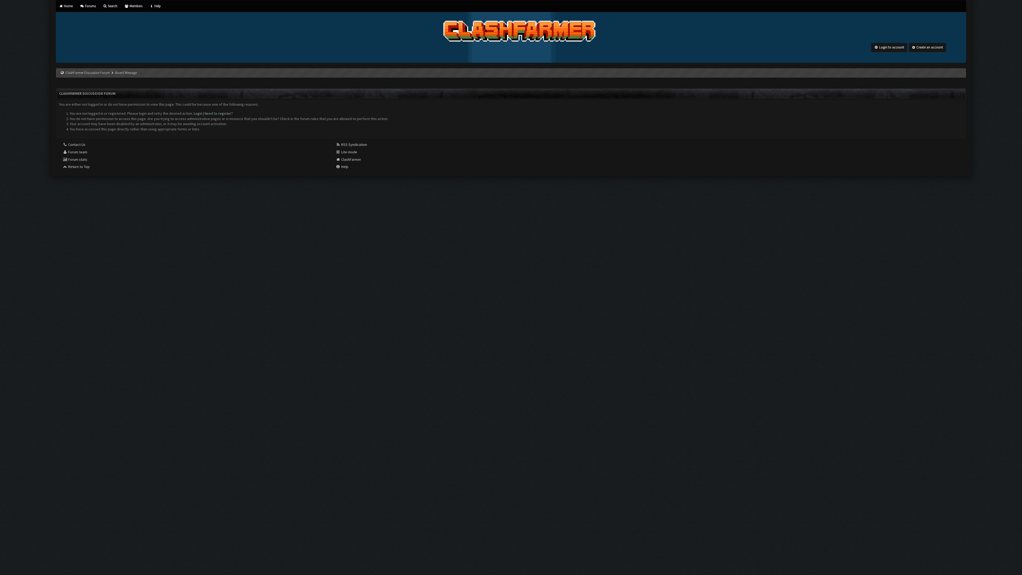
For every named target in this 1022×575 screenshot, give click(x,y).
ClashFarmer (350, 159)
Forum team (77, 152)
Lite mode (348, 152)
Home (68, 6)
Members (135, 6)
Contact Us (76, 144)
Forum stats (77, 159)
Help (157, 6)
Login (198, 113)
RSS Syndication (353, 144)
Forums (90, 6)
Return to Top (78, 166)
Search (112, 6)
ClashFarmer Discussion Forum (87, 73)
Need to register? (219, 113)
